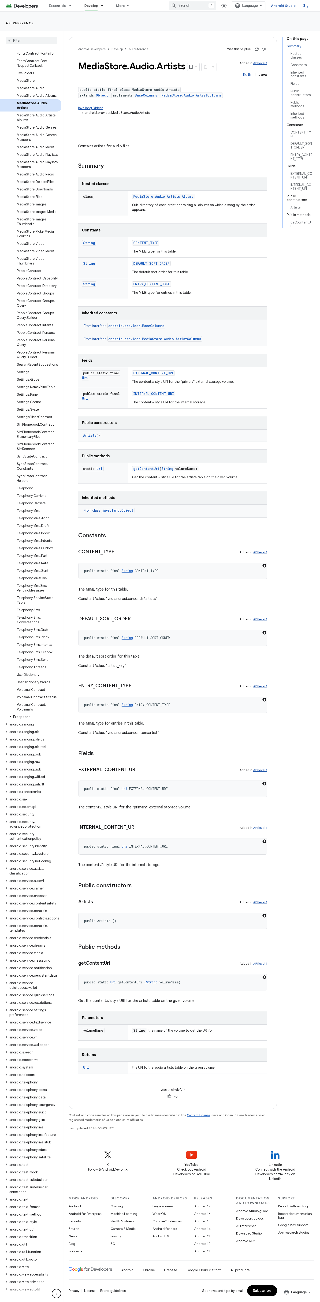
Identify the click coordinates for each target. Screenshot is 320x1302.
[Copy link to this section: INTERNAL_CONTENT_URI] (140, 827)
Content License (198, 1115)
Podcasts (75, 1251)
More (120, 6)
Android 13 (202, 1236)
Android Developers (91, 49)
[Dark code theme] (264, 566)
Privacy (116, 1236)
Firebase (170, 1270)
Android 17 (202, 1206)
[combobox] (192, 5)
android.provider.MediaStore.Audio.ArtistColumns (154, 339)
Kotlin (248, 74)
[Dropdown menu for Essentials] (72, 5)
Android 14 (202, 1229)
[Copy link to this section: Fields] (98, 754)
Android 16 (202, 1214)
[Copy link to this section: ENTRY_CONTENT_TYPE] (136, 686)
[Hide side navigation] (56, 1293)
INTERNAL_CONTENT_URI (153, 393)
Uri (85, 378)
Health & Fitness (122, 1221)
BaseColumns (146, 95)
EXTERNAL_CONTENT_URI (153, 373)
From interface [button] (124, 326)
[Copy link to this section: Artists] (97, 902)
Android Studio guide (252, 1211)
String (89, 243)
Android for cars (165, 1229)
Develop (91, 6)
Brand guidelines (113, 1291)
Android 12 (202, 1244)
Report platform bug (293, 1206)
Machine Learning (124, 1214)
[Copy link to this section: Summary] (108, 166)
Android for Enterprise (85, 1214)
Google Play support (293, 1225)
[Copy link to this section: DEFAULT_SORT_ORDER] (135, 619)
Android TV (161, 1236)
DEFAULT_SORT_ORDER (151, 263)
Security (75, 1221)
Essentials (57, 6)
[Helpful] (256, 49)
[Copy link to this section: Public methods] (125, 947)
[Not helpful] (263, 49)
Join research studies (293, 1232)
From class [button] (108, 510)
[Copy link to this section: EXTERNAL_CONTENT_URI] (141, 770)
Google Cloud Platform (203, 1270)
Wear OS (159, 1214)
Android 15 (202, 1221)
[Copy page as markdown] (206, 67)
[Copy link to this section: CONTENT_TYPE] (119, 552)
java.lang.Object (90, 108)
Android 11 (202, 1251)
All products (240, 1270)
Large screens (163, 1206)
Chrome (149, 1270)
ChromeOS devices (167, 1221)
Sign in (308, 6)
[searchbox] (31, 40)
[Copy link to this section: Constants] (110, 536)
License (90, 1291)
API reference (20, 23)
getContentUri (146, 468)
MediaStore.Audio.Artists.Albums (163, 196)
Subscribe (262, 1290)
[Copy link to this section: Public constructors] (136, 886)
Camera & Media (123, 1229)
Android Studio (283, 6)
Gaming (117, 1206)
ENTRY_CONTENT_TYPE (151, 284)
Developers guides (250, 1218)
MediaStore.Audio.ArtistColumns (191, 95)
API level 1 (260, 63)
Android (75, 1206)
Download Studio (249, 1233)
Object (102, 95)
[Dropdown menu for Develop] (104, 5)
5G (113, 1244)
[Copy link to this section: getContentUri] (114, 963)
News (73, 1236)
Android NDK (246, 1241)
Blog (72, 1244)
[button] (30, 717)
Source (74, 1229)
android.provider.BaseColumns (136, 326)
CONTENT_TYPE (145, 243)
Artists (89, 435)
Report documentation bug (295, 1216)
